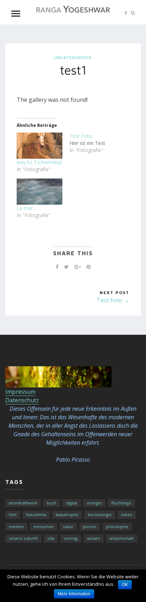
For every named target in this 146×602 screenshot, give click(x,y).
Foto (13, 514)
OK (125, 584)
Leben (126, 514)
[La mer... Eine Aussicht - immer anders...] (39, 192)
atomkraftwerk (23, 502)
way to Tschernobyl (39, 162)
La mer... (26, 208)
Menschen (43, 526)
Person (89, 526)
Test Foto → (113, 300)
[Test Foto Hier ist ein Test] (95, 143)
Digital (71, 502)
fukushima (36, 514)
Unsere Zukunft (23, 538)
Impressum (20, 392)
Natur (68, 526)
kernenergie (100, 514)
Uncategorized (73, 57)
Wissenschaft (122, 538)
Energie (94, 502)
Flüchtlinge (121, 502)
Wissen (93, 538)
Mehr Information (74, 593)
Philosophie (117, 526)
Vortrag (71, 538)
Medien (16, 526)
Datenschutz (22, 400)
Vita (50, 538)
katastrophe (67, 514)
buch (51, 502)
